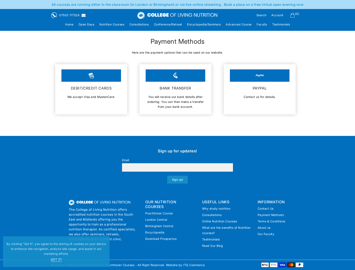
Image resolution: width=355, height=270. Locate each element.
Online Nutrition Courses (219, 221)
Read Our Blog (212, 245)
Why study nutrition (216, 208)
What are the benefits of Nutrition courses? (226, 230)
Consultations (212, 215)
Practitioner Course (159, 213)
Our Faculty (266, 234)
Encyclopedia (155, 232)
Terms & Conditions (271, 221)
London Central (156, 219)
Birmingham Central (159, 226)
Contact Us (266, 208)
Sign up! (177, 179)
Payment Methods (271, 215)
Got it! (56, 259)
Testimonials (211, 239)
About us (264, 227)
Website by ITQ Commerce (185, 265)
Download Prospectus (161, 238)
